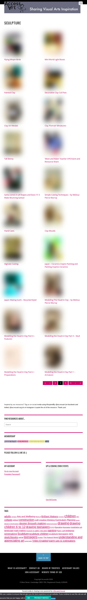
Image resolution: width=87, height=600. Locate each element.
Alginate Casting (11, 263)
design (78, 520)
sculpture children (38, 533)
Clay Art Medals (11, 125)
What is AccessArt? (17, 568)
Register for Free (10, 441)
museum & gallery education (36, 531)
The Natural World (50, 537)
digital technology (51, 524)
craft (37, 520)
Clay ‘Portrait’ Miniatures (55, 125)
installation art (76, 527)
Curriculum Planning (65, 520)
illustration (66, 527)
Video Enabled (40, 540)
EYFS (52, 527)
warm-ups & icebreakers (62, 540)
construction (26, 519)
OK (29, 597)
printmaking (10, 533)
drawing (63, 523)
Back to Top (44, 558)
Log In (6, 15)
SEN (71, 534)
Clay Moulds (50, 230)
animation (14, 516)
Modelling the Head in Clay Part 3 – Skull (62, 336)
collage (8, 519)
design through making (32, 523)
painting (52, 530)
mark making (20, 530)
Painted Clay (9, 92)
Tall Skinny (8, 158)
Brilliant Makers (49, 516)
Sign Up (12, 15)
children (70, 516)
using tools (28, 541)
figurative (59, 527)
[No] (53, 598)
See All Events (51, 500)
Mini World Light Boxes (55, 59)
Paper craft (61, 531)
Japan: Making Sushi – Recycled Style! (20, 299)
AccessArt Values (70, 568)
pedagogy (69, 530)
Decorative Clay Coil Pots (55, 92)
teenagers (30, 537)
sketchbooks (11, 537)
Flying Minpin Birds (12, 59)
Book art (38, 517)
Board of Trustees (51, 568)
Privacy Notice (41, 597)
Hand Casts (9, 230)
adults (7, 516)
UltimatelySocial (59, 591)
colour (15, 520)
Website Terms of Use (52, 572)
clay (77, 517)
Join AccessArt (22, 441)
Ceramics (61, 516)
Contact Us (34, 568)
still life (20, 537)
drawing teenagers (38, 527)
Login (47, 441)
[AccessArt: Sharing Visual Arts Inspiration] (42, 12)
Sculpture (23, 533)
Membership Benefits (37, 441)
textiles (40, 537)
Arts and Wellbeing (26, 516)
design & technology (11, 524)
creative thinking (47, 520)
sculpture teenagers (58, 534)
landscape (9, 531)
